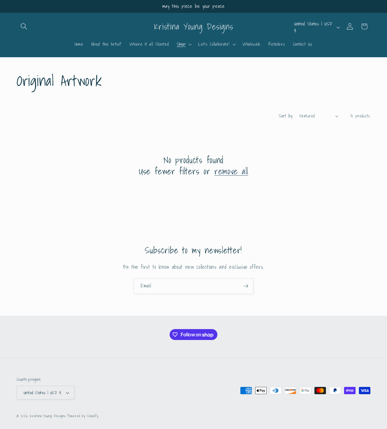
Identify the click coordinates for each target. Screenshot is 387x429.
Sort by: (286, 116)
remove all (231, 171)
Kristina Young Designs (48, 416)
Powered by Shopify (82, 416)
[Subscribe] (246, 286)
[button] (24, 26)
